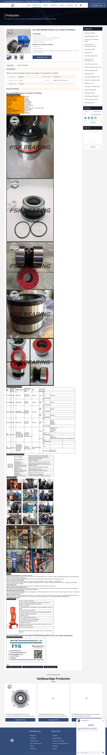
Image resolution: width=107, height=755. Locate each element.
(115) (90, 55)
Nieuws (62, 5)
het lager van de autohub (50, 667)
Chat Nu (92, 122)
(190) (90, 99)
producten (10, 19)
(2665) (91, 40)
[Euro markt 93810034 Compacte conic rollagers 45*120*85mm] (18, 41)
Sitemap (32, 746)
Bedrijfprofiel (33, 735)
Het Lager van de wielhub (20, 19)
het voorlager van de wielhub (14, 667)
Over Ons (53, 5)
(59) (91, 96)
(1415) (91, 70)
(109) (89, 102)
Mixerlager (54, 748)
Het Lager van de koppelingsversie (60, 743)
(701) (89, 83)
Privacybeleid (33, 748)
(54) (88, 52)
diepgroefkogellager (57, 738)
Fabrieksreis (33, 738)
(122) (92, 67)
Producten (36, 5)
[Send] (103, 752)
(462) (91, 64)
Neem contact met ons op (36, 743)
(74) (89, 59)
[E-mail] (92, 118)
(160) (92, 86)
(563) (89, 93)
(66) (90, 89)
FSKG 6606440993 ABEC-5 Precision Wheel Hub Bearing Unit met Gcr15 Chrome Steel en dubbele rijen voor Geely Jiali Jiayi (19, 715)
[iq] (95, 118)
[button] (7, 701)
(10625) (89, 33)
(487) (90, 45)
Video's (45, 5)
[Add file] (78, 752)
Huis (6, 19)
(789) (91, 36)
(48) (91, 80)
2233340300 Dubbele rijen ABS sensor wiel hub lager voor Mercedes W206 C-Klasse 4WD (52, 715)
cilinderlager (55, 746)
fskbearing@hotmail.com (33, 1)
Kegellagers (55, 735)
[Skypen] (85, 118)
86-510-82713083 (46, 1)
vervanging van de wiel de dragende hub (32, 667)
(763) (91, 77)
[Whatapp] (88, 117)
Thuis (28, 5)
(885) (89, 73)
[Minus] (103, 720)
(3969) (89, 49)
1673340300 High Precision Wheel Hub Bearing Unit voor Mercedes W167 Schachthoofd (87, 715)
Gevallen (70, 5)
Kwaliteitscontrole (34, 740)
